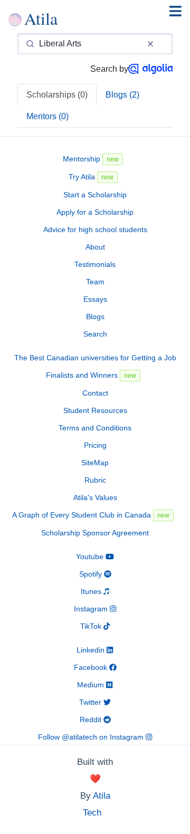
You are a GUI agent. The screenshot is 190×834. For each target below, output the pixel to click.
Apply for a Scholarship (95, 212)
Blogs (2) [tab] (122, 94)
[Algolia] (150, 69)
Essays (95, 299)
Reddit (91, 719)
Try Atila (91, 176)
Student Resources (95, 410)
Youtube (91, 556)
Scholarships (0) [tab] (57, 94)
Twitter (91, 702)
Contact (95, 393)
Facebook (91, 667)
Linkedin (92, 650)
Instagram (92, 609)
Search (95, 334)
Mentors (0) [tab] (47, 116)
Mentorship (91, 159)
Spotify (91, 574)
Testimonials (95, 264)
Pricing (95, 445)
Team (95, 281)
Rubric (95, 480)
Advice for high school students (95, 229)
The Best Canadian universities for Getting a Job (95, 357)
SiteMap (95, 462)
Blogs (95, 316)
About (95, 247)
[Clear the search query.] (150, 44)
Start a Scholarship (95, 194)
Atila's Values (95, 497)
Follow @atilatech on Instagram (92, 737)
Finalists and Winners (91, 375)
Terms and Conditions (95, 428)
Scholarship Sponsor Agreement (95, 533)
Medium (91, 684)
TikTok (91, 626)
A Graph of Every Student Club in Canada (90, 515)
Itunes (92, 591)
